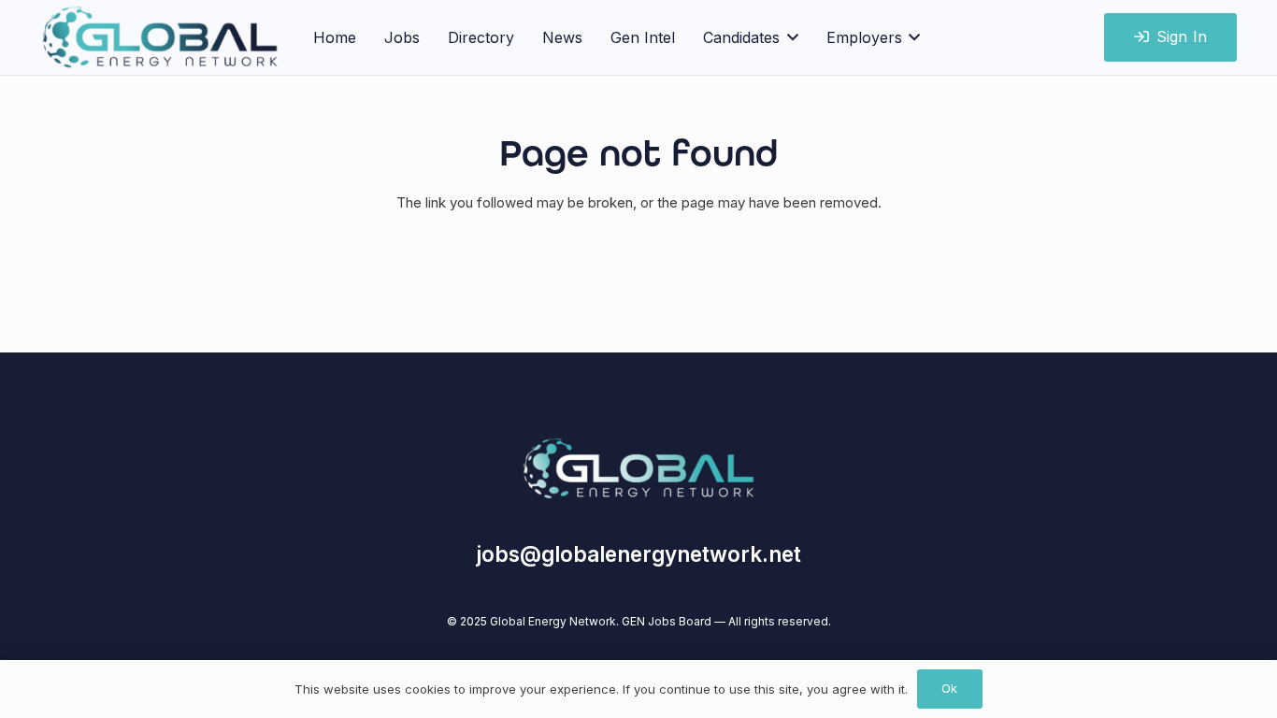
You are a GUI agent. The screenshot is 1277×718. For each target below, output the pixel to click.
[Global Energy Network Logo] (638, 468)
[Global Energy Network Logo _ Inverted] (160, 37)
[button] (789, 37)
